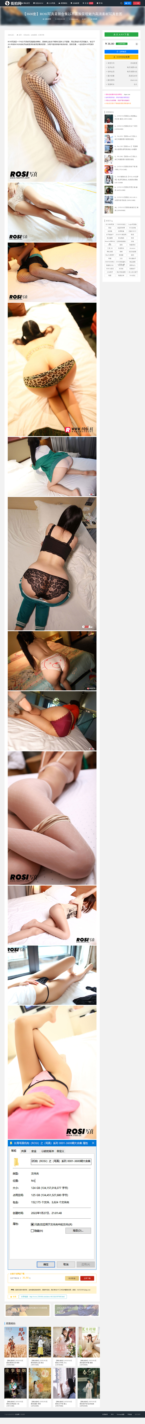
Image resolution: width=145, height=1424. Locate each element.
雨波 (109, 228)
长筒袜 (121, 268)
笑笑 (109, 245)
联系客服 (72, 1278)
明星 (109, 275)
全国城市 (105, 1414)
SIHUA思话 (110, 268)
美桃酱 (121, 255)
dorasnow (132, 248)
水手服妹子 (110, 234)
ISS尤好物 (132, 228)
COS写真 (52, 3)
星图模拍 (64, 3)
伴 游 (86, 3)
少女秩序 (110, 272)
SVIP (91, 3)
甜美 (121, 245)
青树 (121, 251)
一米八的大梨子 (132, 272)
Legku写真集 (132, 224)
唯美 (132, 234)
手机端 (130, 1414)
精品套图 (132, 262)
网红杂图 (110, 251)
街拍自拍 (27, 35)
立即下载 (87, 1278)
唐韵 (132, 255)
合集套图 (76, 3)
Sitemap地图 (120, 1414)
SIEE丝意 (121, 265)
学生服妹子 (132, 258)
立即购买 (122, 52)
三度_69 (110, 248)
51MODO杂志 (121, 224)
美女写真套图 (121, 272)
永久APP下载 (121, 34)
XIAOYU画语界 (121, 234)
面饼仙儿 (132, 265)
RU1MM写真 (110, 224)
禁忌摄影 (110, 238)
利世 (132, 238)
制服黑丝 (132, 245)
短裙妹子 (132, 268)
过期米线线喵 (121, 241)
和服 (109, 258)
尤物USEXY (132, 231)
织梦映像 (121, 231)
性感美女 (121, 248)
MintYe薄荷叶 (109, 255)
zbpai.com (127, 94)
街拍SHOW (39, 3)
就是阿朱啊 (121, 228)
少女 (121, 258)
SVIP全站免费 (123, 57)
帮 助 (101, 3)
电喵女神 (121, 275)
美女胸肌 (121, 238)
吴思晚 (110, 231)
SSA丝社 (132, 275)
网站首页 (26, 3)
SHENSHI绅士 (110, 262)
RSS (112, 1414)
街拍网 (17, 1414)
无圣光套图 (132, 251)
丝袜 (132, 241)
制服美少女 (110, 265)
